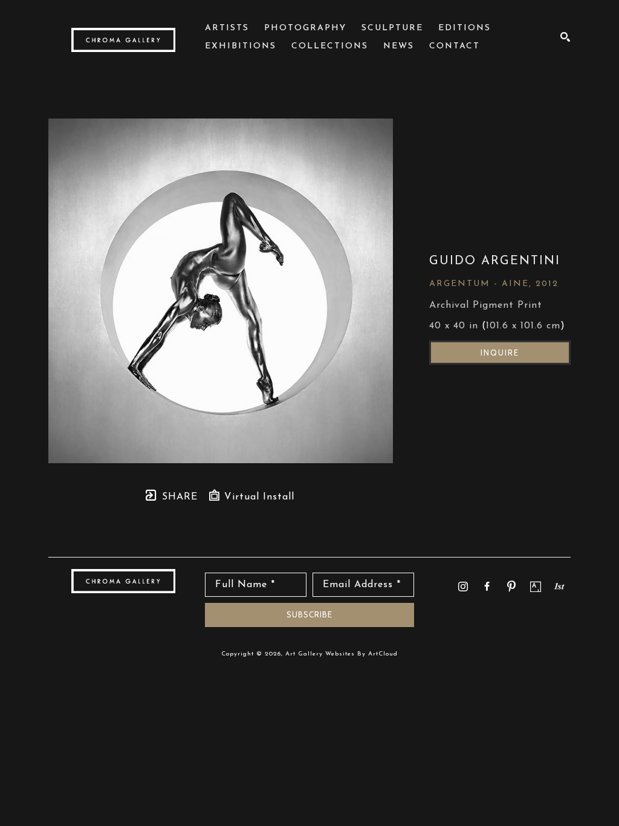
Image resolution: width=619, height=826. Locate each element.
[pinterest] (511, 586)
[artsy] (535, 586)
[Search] (565, 37)
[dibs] (559, 586)
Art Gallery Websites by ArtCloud (341, 654)
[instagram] (463, 586)
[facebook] (487, 586)
